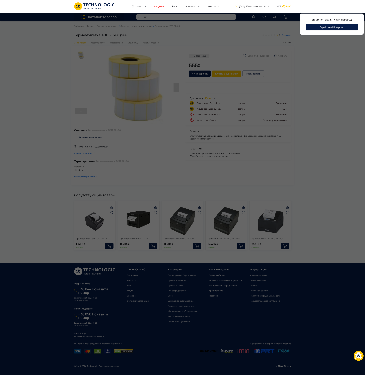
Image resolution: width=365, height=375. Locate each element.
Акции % (159, 6)
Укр (279, 6)
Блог (174, 6)
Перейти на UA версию (332, 27)
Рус (288, 6)
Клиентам (190, 6)
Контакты (213, 6)
